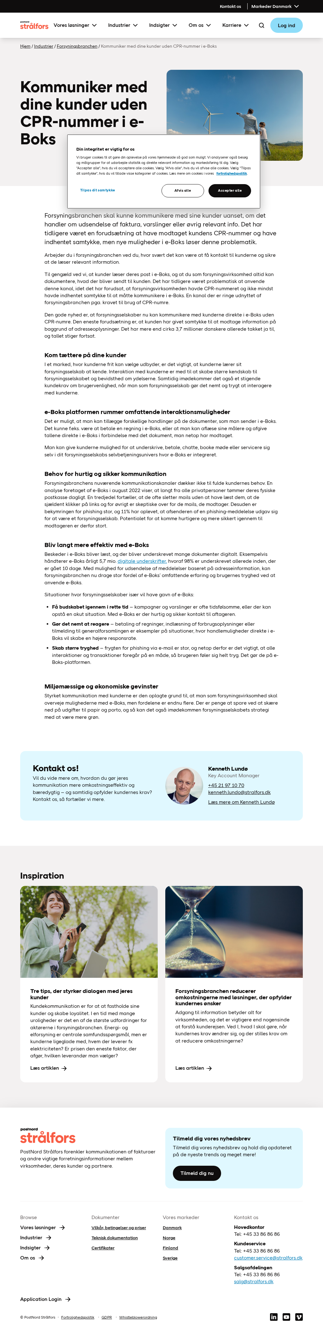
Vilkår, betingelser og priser (118, 1227)
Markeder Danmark (271, 6)
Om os (196, 25)
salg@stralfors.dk (253, 1281)
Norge (169, 1237)
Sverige (170, 1257)
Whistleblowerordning (138, 1317)
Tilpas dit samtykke (97, 190)
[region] (164, 171)
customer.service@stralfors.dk (268, 1258)
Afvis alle (182, 190)
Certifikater (103, 1247)
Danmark (172, 1227)
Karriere (231, 25)
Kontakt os (230, 6)
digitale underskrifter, (142, 561)
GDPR (107, 1317)
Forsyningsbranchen (77, 46)
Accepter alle (230, 190)
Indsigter (159, 25)
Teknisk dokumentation (114, 1237)
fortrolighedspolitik (231, 173)
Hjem (25, 46)
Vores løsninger (71, 25)
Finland (170, 1247)
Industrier (119, 25)
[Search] (261, 25)
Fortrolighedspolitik (77, 1317)
